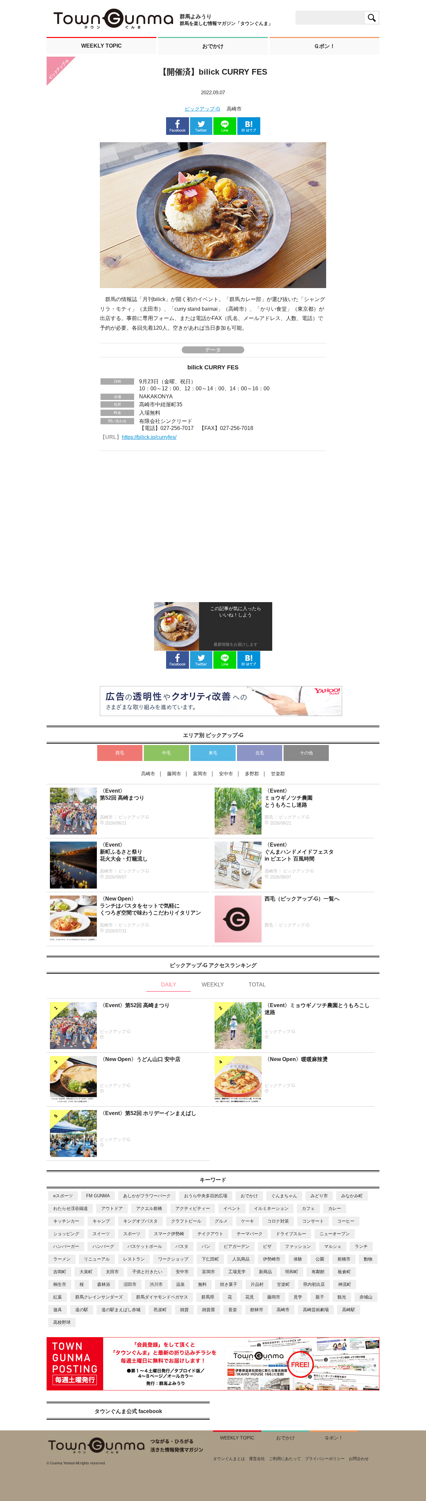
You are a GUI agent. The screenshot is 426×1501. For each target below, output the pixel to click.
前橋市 (343, 1259)
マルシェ (332, 1246)
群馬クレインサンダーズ (99, 1297)
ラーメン (62, 1259)
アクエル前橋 (149, 1208)
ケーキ (247, 1221)
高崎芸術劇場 (316, 1309)
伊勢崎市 (271, 1259)
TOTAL (257, 984)
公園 (320, 1259)
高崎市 (283, 1309)
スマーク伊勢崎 (169, 1233)
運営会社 (257, 1458)
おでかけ (249, 1195)
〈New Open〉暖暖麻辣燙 (296, 1059)
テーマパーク (250, 1233)
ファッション (298, 1246)
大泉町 (86, 1271)
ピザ (267, 1246)
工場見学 (237, 1271)
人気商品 (241, 1259)
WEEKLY (213, 984)
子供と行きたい (147, 1271)
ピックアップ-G (202, 109)
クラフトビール (186, 1221)
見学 (298, 1297)
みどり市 (319, 1195)
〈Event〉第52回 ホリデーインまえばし (148, 1113)
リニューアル (97, 1259)
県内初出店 (314, 1284)
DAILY (168, 984)
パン (206, 1246)
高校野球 (62, 1322)
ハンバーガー (66, 1246)
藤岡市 (273, 1297)
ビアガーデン (237, 1246)
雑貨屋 (208, 1309)
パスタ (181, 1246)
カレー (334, 1208)
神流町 (344, 1284)
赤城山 (365, 1297)
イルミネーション (271, 1208)
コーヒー (345, 1221)
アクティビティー (192, 1208)
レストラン (134, 1259)
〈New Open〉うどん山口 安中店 (140, 1059)
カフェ (308, 1208)
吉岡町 (59, 1271)
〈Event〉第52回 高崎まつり (135, 1005)
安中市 (182, 1271)
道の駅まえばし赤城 (121, 1309)
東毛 (213, 752)
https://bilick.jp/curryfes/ (149, 437)
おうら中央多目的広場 (205, 1195)
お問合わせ (359, 1458)
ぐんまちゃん (284, 1195)
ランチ (361, 1246)
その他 (306, 752)
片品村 (257, 1284)
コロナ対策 (278, 1221)
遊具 (57, 1309)
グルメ (221, 1221)
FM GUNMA (98, 1195)
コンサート (313, 1221)
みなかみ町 (352, 1195)
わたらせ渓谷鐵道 (70, 1208)
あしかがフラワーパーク (147, 1195)
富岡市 (208, 1271)
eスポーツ (63, 1195)
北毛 (259, 752)
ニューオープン (335, 1233)
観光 (341, 1297)
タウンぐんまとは (229, 1458)
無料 (202, 1284)
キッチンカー (66, 1221)
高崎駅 (348, 1309)
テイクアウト (210, 1233)
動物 (368, 1259)
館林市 (256, 1309)
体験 (298, 1259)
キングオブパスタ (140, 1221)
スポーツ (131, 1233)
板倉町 (344, 1271)
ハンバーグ (103, 1246)
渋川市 (156, 1284)
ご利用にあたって (285, 1458)
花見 (249, 1297)
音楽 (232, 1309)
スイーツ (101, 1233)
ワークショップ (173, 1259)
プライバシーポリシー (325, 1458)
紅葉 (57, 1297)
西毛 (119, 752)
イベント (232, 1208)
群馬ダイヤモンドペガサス (162, 1297)
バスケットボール (144, 1246)
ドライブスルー (291, 1233)
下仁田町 (210, 1259)
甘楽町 (283, 1284)
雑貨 (184, 1309)
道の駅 (81, 1309)
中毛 (166, 752)
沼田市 (129, 1284)
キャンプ (101, 1221)
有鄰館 (318, 1271)
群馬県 (207, 1297)
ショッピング (66, 1233)
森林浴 (103, 1284)
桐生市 (59, 1284)
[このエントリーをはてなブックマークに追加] (248, 132)
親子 (320, 1297)
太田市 (112, 1271)
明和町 (291, 1271)
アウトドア (112, 1208)
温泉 (180, 1284)
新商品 (265, 1271)
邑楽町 (160, 1309)
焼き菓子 (228, 1284)
